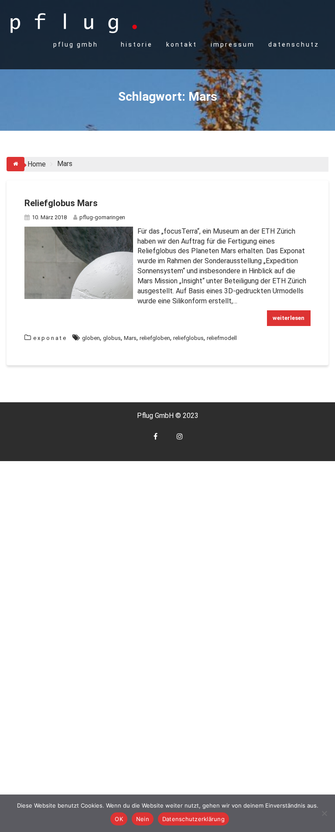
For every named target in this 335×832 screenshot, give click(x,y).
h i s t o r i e (136, 44)
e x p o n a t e (49, 338)
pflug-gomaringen (102, 217)
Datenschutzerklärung (193, 818)
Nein (142, 818)
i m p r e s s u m (232, 44)
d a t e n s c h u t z (293, 44)
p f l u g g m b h (75, 44)
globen (91, 338)
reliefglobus (188, 338)
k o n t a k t (181, 44)
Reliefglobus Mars (61, 203)
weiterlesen (288, 318)
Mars (130, 338)
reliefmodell (222, 338)
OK (119, 818)
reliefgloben (155, 338)
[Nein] (324, 813)
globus (112, 338)
